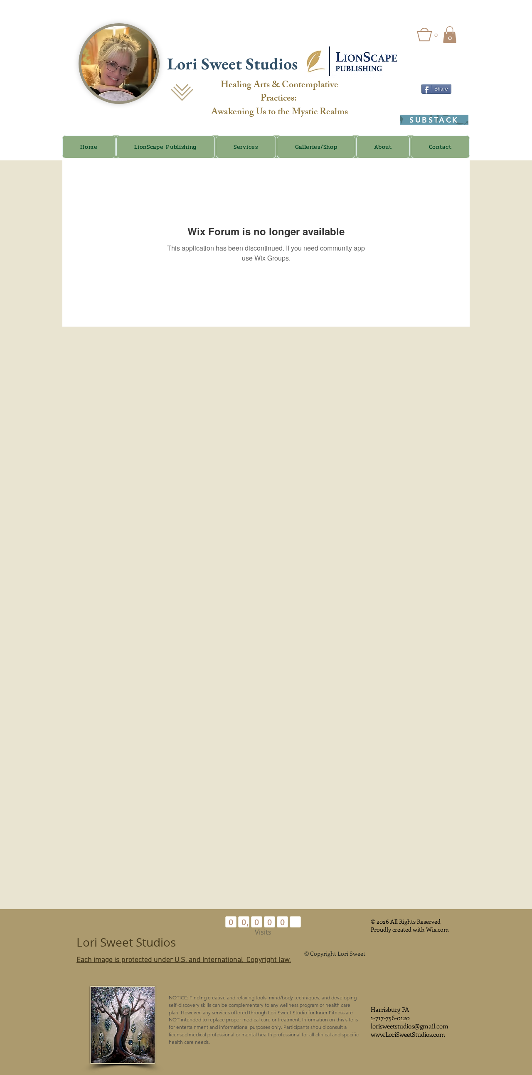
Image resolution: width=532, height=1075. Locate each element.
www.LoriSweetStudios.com (408, 1034)
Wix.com (437, 929)
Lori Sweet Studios (234, 63)
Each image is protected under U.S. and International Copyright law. (183, 960)
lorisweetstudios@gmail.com (409, 1026)
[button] (427, 34)
